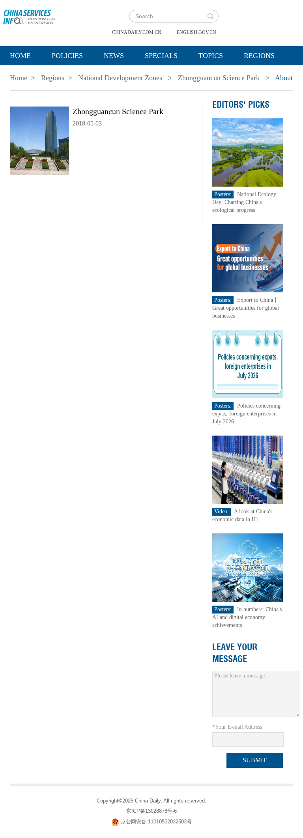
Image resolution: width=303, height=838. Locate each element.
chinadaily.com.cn (136, 32)
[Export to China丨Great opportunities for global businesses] (247, 258)
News (114, 56)
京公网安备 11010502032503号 (156, 822)
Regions (259, 56)
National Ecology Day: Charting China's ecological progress (244, 202)
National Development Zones (120, 78)
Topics (210, 56)
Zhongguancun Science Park (219, 78)
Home (20, 56)
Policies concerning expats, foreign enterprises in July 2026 (246, 414)
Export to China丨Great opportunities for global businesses (245, 308)
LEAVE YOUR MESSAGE (234, 653)
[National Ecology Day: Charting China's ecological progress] (247, 152)
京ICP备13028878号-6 (151, 811)
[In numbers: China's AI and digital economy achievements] (247, 567)
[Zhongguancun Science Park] (39, 140)
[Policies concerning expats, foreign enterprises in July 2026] (247, 364)
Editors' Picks (240, 104)
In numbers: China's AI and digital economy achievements (247, 617)
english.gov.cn (196, 32)
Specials (161, 56)
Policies (67, 56)
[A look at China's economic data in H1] (247, 469)
